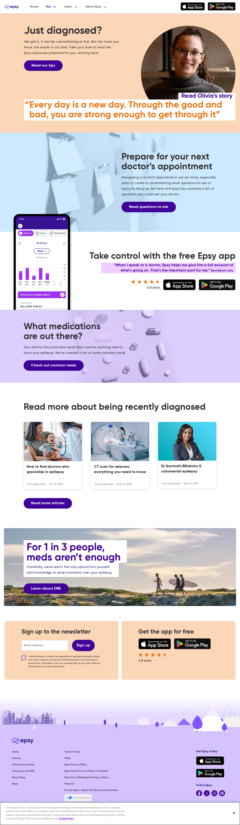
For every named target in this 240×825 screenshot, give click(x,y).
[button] (51, 6)
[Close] (234, 813)
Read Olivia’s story (206, 96)
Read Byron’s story (222, 270)
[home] (11, 7)
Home (34, 6)
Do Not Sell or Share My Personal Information (91, 790)
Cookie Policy (66, 818)
